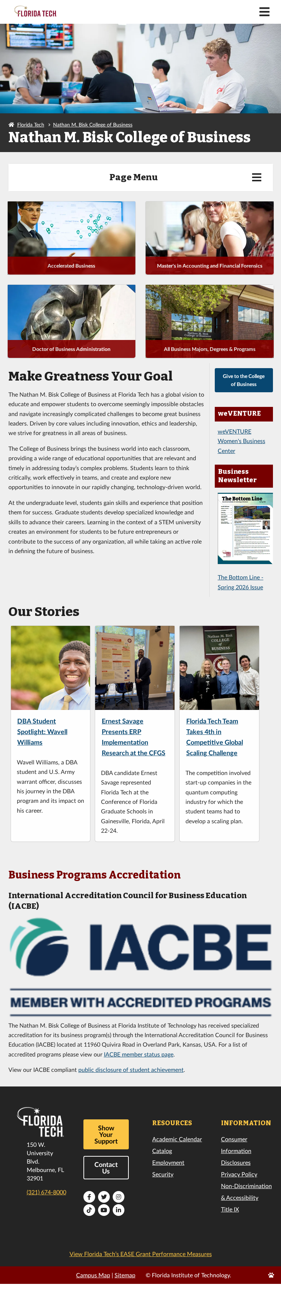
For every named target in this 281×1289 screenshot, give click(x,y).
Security (162, 1174)
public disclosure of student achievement (131, 1069)
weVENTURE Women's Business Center (241, 441)
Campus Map (93, 1274)
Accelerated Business (71, 265)
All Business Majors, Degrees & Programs (209, 349)
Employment (168, 1162)
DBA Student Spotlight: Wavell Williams (42, 731)
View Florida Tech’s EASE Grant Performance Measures (141, 1253)
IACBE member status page (138, 1054)
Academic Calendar (177, 1138)
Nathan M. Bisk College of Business (92, 124)
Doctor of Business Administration (71, 349)
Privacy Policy (239, 1174)
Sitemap (125, 1274)
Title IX (230, 1209)
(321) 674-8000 (46, 1191)
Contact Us (106, 1167)
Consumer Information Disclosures (236, 1150)
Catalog (162, 1150)
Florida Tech (30, 124)
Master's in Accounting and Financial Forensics (209, 265)
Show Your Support (106, 1134)
